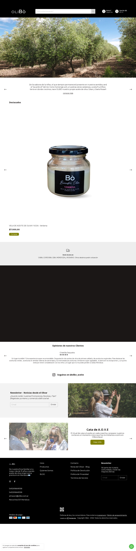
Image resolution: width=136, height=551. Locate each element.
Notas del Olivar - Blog (80, 467)
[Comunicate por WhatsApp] (131, 546)
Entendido (27, 547)
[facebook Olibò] (15, 481)
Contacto (74, 463)
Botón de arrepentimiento (117, 515)
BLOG (42, 474)
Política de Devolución (80, 471)
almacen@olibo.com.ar (18, 496)
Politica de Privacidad (80, 474)
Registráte (109, 12)
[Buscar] (93, 11)
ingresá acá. (101, 515)
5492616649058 (15, 489)
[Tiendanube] (68, 519)
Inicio (42, 463)
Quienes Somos (46, 471)
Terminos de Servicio (79, 478)
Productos (44, 467)
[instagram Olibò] (10, 481)
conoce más (68, 93)
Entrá (108, 10)
